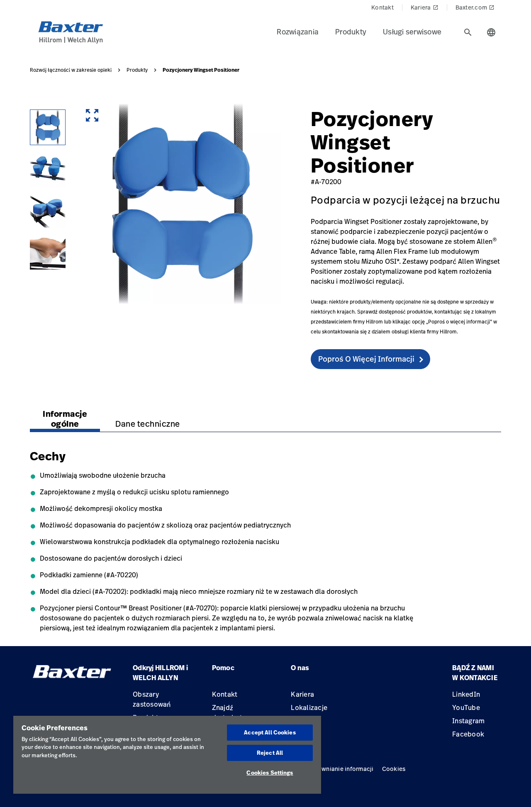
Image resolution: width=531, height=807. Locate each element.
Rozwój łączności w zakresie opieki (71, 70)
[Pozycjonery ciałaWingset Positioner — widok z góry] (48, 127)
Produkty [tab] (350, 31)
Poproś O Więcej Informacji (366, 359)
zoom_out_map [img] (92, 115)
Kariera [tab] (424, 7)
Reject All (270, 752)
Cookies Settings (269, 772)
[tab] (468, 32)
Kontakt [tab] (382, 7)
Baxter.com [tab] (475, 7)
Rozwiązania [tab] (298, 31)
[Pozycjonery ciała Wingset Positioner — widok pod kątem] (48, 169)
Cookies (394, 769)
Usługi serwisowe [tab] (412, 31)
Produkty (137, 70)
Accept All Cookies (269, 732)
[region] (167, 755)
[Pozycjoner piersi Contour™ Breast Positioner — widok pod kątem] (48, 210)
